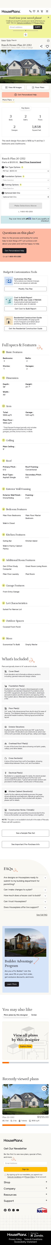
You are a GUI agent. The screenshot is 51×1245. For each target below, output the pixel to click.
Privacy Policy (39, 23)
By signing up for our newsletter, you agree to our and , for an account (26, 1176)
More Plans (7, 100)
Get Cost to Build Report (25, 309)
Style (9, 40)
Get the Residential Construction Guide (25, 328)
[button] (49, 18)
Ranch (14, 40)
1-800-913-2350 (26, 212)
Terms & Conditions (24, 23)
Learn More (12, 984)
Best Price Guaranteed (30, 162)
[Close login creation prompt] (49, 18)
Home (3, 40)
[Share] (41, 46)
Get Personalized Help (14, 251)
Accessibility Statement (25, 1242)
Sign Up (25, 1169)
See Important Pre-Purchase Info (26, 844)
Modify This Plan (25, 289)
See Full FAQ (42, 915)
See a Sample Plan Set (25, 833)
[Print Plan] (49, 40)
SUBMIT (38, 27)
